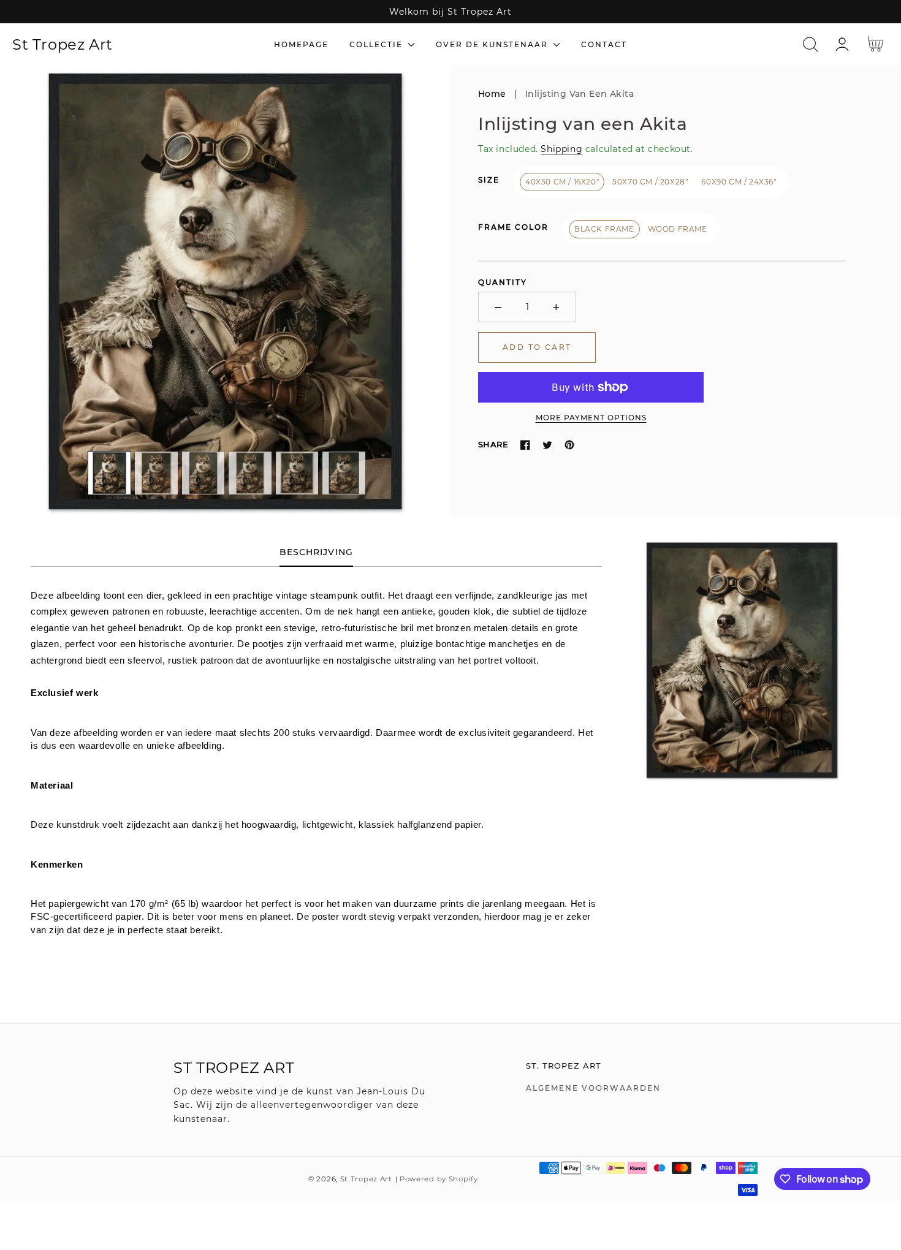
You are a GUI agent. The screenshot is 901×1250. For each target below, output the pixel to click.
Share (493, 444)
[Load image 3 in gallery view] (203, 473)
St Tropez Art (366, 1179)
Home (492, 93)
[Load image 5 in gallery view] (297, 473)
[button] (811, 44)
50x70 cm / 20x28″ (650, 181)
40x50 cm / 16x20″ (562, 181)
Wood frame (677, 228)
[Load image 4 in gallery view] (250, 473)
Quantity (502, 282)
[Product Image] (225, 291)
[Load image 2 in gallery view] (156, 473)
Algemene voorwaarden (593, 1088)
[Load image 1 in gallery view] (110, 473)
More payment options (591, 417)
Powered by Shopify (439, 1179)
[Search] (811, 44)
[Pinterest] (569, 445)
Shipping (561, 148)
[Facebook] (525, 445)
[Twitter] (547, 445)
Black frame (604, 228)
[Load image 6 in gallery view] (344, 473)
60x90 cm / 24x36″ (738, 181)
